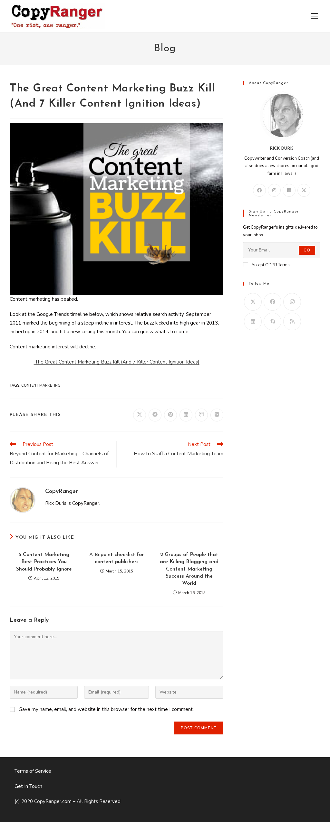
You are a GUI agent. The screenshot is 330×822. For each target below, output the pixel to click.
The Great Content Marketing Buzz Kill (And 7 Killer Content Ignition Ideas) (116, 362)
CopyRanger (61, 492)
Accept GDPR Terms (270, 265)
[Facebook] (259, 190)
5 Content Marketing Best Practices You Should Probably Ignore (44, 562)
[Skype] (272, 321)
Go (307, 250)
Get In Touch (28, 786)
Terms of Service (33, 771)
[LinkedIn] (289, 190)
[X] (303, 190)
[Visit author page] (22, 499)
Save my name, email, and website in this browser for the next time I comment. (106, 709)
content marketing (41, 385)
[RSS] (292, 321)
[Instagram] (274, 190)
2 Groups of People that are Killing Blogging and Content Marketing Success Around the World (189, 569)
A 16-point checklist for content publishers (116, 558)
